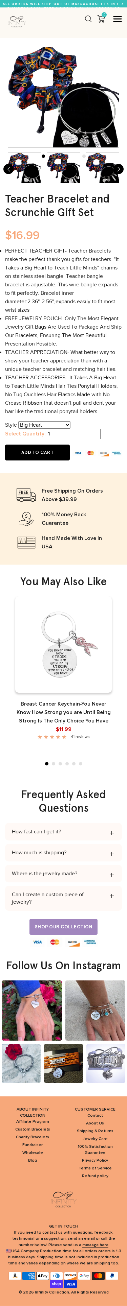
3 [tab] (60, 763)
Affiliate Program (32, 1122)
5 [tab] (74, 763)
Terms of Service (95, 1168)
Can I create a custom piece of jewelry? (48, 898)
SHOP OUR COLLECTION (63, 927)
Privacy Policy (95, 1161)
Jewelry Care (95, 1139)
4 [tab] (67, 763)
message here (95, 1244)
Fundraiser (32, 1145)
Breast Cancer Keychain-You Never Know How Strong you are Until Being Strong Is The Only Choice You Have (64, 712)
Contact (95, 1116)
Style (11, 425)
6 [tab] (80, 763)
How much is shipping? (39, 853)
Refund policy (95, 1176)
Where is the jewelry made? (44, 874)
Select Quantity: (25, 433)
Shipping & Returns (95, 1131)
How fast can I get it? (36, 832)
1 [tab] (46, 763)
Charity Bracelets (32, 1137)
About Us (95, 1123)
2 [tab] (53, 763)
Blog (32, 1161)
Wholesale (32, 1153)
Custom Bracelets (32, 1129)
